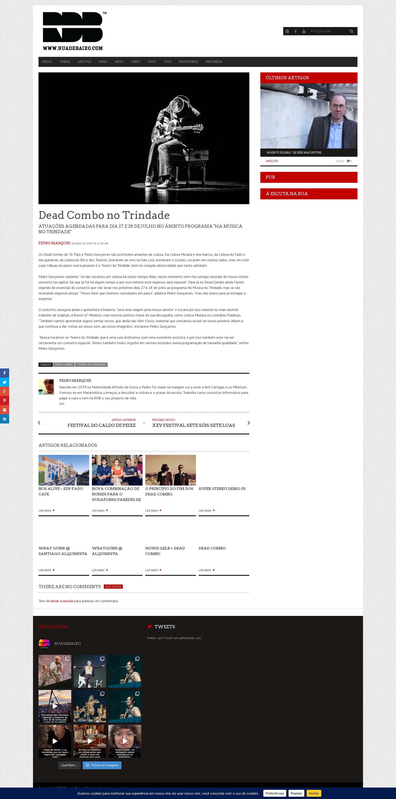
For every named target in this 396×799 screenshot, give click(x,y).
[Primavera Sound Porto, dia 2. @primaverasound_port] (90, 671)
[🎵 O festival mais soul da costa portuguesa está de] (54, 706)
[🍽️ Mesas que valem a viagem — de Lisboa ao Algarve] (90, 741)
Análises (272, 161)
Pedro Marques (54, 243)
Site (61, 404)
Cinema (65, 62)
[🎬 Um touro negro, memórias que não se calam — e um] (54, 741)
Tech (167, 62)
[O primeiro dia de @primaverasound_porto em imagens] (124, 706)
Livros (135, 62)
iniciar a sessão (62, 601)
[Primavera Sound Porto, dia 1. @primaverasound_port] (124, 671)
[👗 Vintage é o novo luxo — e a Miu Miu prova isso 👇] (124, 741)
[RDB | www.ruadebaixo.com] (86, 31)
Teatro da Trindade (91, 364)
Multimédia (214, 62)
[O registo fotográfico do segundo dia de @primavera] (90, 706)
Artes (119, 62)
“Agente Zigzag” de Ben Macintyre (293, 152)
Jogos (152, 62)
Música (47, 62)
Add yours (113, 586)
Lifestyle (84, 62)
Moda (103, 62)
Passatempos (188, 62)
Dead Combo (64, 364)
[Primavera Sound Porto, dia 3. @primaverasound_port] (54, 671)
